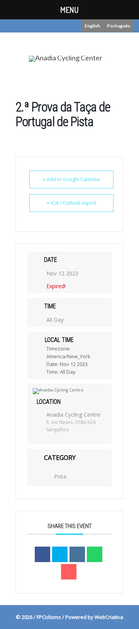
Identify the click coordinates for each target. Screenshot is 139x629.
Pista (60, 476)
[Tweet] (60, 554)
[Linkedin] (77, 554)
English (92, 26)
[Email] (68, 571)
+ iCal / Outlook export (71, 203)
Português (118, 26)
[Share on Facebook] (42, 554)
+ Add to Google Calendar (71, 179)
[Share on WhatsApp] (94, 554)
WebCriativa (109, 617)
